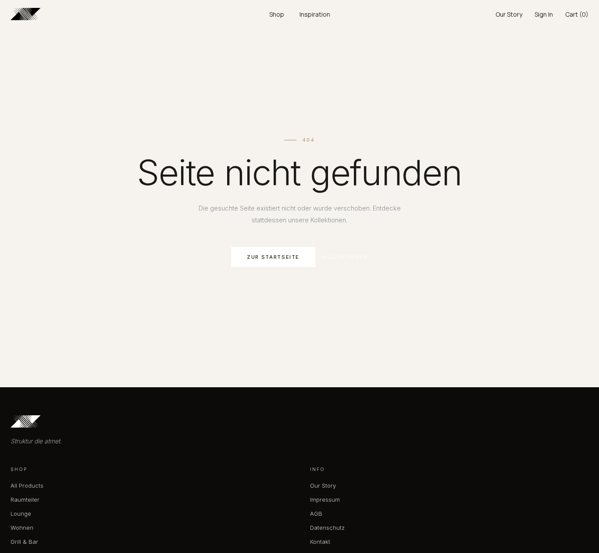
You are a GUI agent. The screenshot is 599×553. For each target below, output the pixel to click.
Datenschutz (327, 527)
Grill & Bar (24, 541)
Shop (276, 14)
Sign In (544, 14)
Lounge (21, 513)
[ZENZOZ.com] (140, 14)
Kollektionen (345, 257)
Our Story (509, 14)
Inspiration (315, 14)
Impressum (325, 499)
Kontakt (320, 541)
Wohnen (22, 527)
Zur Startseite (273, 257)
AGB (316, 513)
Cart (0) (576, 14)
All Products (27, 485)
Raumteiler (25, 499)
